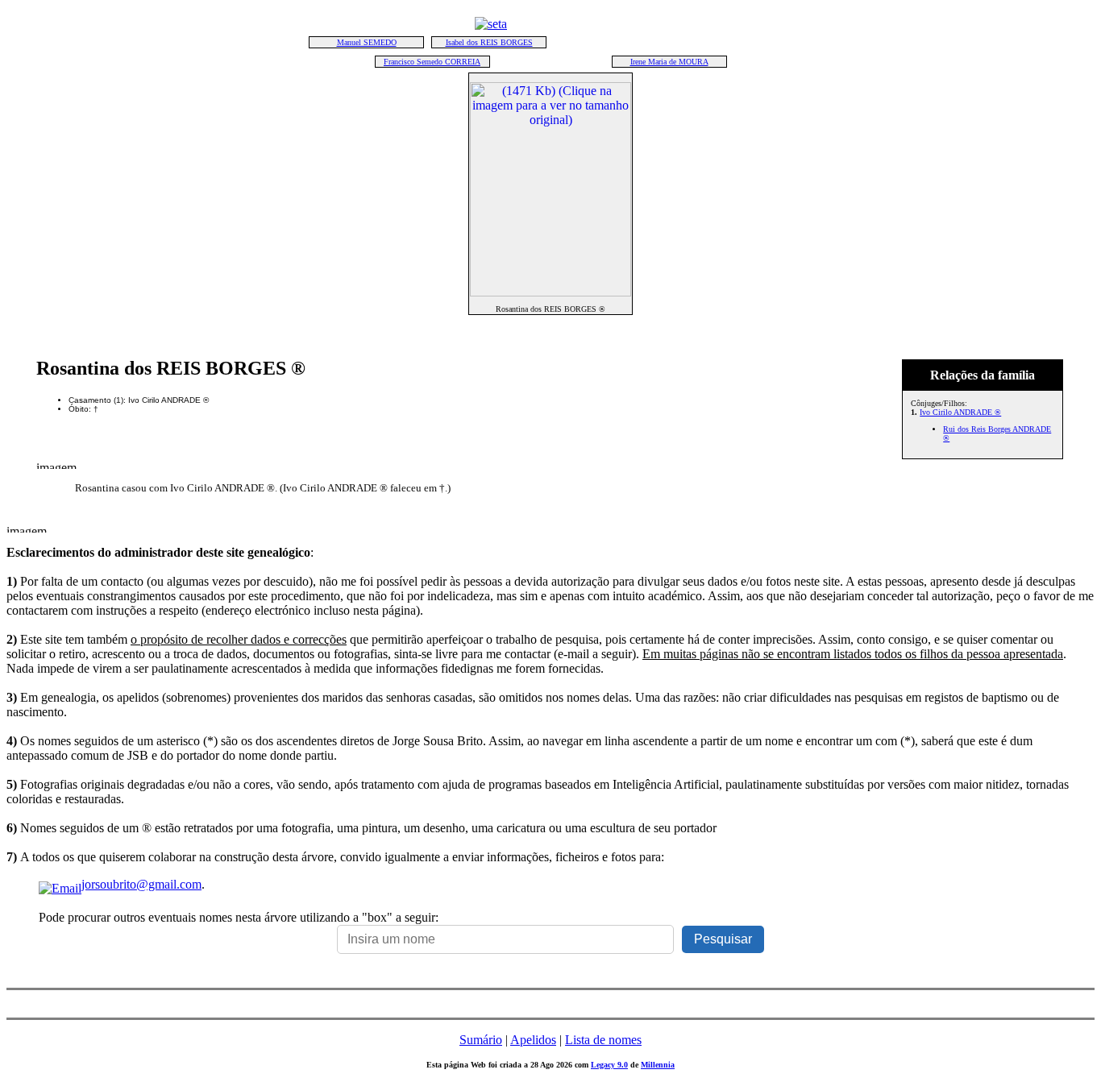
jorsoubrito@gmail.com (141, 884)
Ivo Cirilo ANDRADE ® (960, 412)
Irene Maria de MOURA (669, 61)
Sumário (480, 1040)
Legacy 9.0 (609, 1064)
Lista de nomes (603, 1040)
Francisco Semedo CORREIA (432, 61)
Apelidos (533, 1040)
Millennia (658, 1064)
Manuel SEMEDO (367, 42)
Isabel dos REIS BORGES (489, 42)
